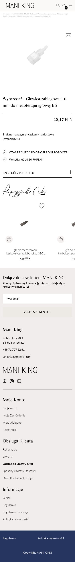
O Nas (7, 498)
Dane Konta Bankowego (18, 478)
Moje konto (10, 408)
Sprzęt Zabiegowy (58, 14)
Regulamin (9, 505)
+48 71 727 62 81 (14, 349)
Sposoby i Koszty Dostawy (19, 471)
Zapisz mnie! (37, 312)
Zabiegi (34, 14)
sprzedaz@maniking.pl (17, 356)
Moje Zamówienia (14, 415)
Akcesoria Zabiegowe (44, 14)
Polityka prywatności (16, 519)
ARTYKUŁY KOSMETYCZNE (22, 14)
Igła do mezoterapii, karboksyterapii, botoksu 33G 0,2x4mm (25, 251)
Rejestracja (10, 429)
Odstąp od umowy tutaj (18, 463)
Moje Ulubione (12, 422)
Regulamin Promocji (15, 512)
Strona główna (7, 14)
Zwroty (7, 456)
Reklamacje (10, 449)
